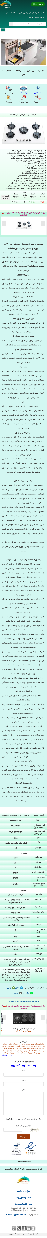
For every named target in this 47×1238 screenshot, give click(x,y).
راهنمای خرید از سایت (36, 17)
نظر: (23, 1090)
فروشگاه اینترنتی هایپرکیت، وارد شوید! (30, 13)
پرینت (16, 993)
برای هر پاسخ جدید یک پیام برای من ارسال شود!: (23, 1119)
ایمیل (9, 987)
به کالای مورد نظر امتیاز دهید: (23, 1061)
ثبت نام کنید (9, 13)
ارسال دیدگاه (23, 1136)
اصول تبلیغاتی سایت (23, 1204)
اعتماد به (23, 1197)
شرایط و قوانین (23, 1191)
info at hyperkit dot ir (16, 1214)
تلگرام (17, 987)
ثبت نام (4, 1055)
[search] (11, 24)
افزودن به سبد (5, 197)
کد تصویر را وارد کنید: (23, 1126)
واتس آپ (26, 993)
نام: (23, 1071)
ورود (10, 1055)
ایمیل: (23, 1080)
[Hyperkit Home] (5, 5)
